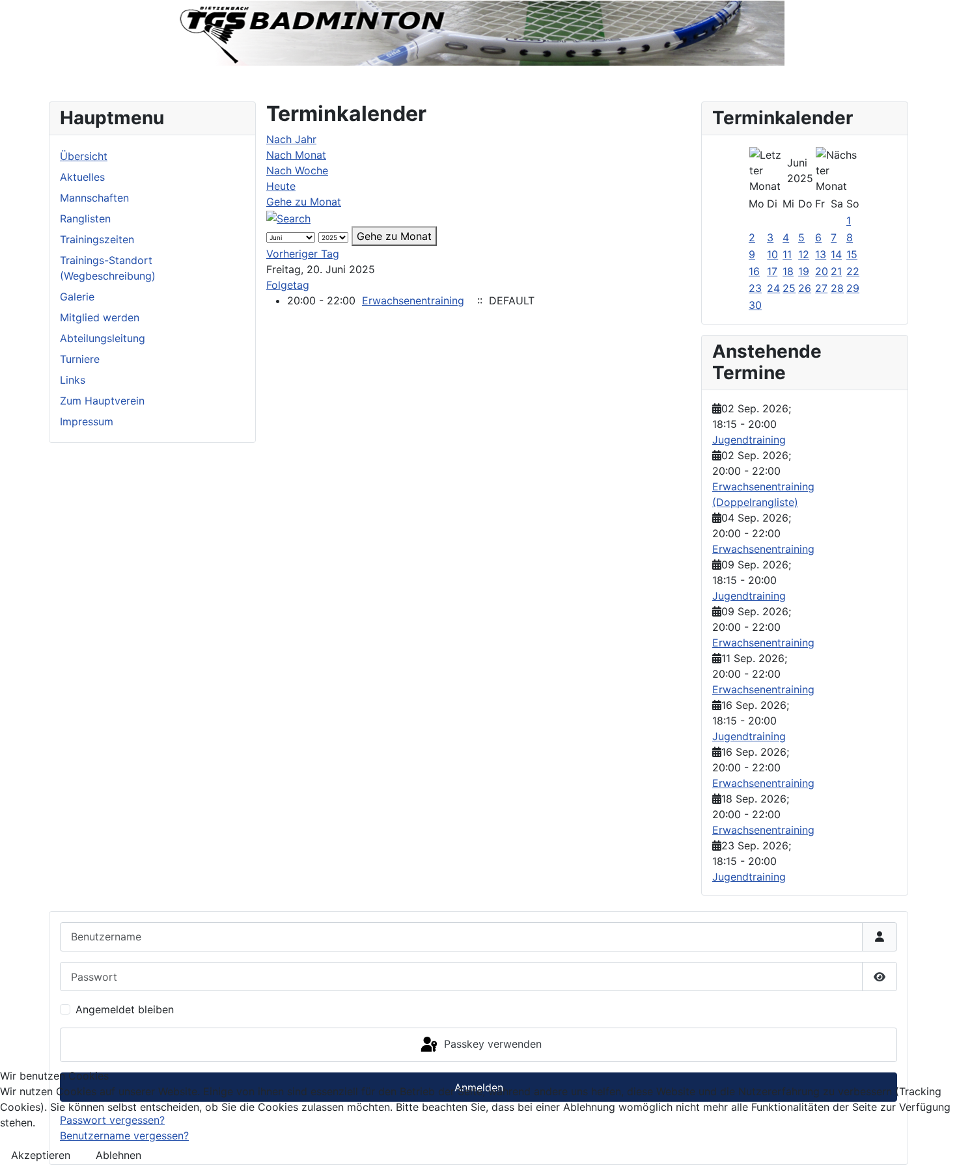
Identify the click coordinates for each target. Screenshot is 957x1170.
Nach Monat (296, 154)
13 (820, 254)
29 (852, 288)
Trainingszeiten (97, 239)
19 (803, 271)
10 (772, 254)
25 (789, 288)
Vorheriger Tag (302, 253)
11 (787, 254)
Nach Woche (297, 170)
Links (72, 379)
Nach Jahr (291, 139)
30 (755, 305)
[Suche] (288, 217)
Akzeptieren (40, 1155)
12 (803, 254)
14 (836, 254)
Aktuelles (82, 176)
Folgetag (287, 284)
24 (773, 288)
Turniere (80, 359)
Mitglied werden (99, 317)
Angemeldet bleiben (125, 1009)
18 (788, 271)
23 (755, 288)
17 (772, 271)
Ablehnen (118, 1155)
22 (852, 271)
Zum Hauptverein (102, 400)
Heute (281, 186)
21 (836, 271)
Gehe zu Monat (303, 201)
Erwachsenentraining (413, 300)
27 (821, 288)
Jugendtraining (749, 439)
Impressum (86, 421)
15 (851, 254)
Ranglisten (85, 218)
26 (804, 288)
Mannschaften (94, 197)
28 (837, 288)
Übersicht (83, 156)
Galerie (77, 296)
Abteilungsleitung (102, 338)
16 (754, 271)
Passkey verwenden (491, 1043)
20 (821, 271)
